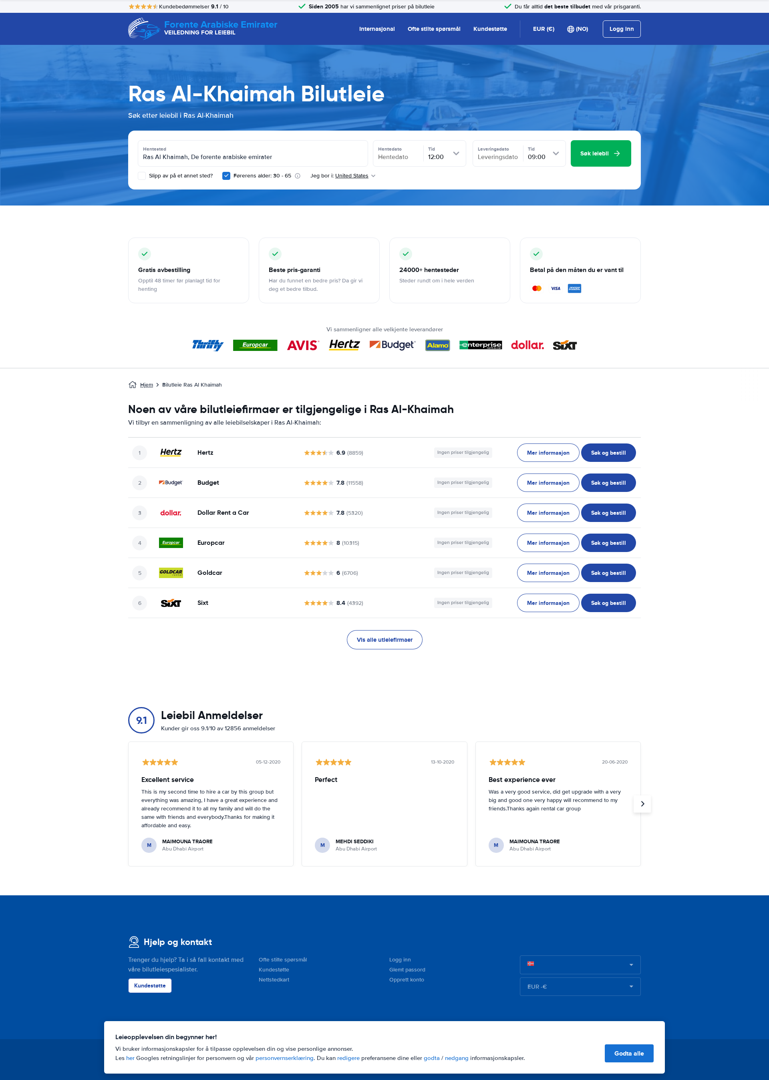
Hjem (146, 384)
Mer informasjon (548, 453)
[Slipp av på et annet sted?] (142, 176)
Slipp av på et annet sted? (180, 175)
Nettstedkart (274, 979)
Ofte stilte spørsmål (434, 28)
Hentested (154, 149)
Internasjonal (377, 28)
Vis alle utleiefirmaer (385, 639)
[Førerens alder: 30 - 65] (226, 176)
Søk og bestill (608, 453)
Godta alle (629, 1053)
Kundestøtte (490, 28)
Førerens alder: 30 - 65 (262, 175)
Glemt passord (407, 969)
